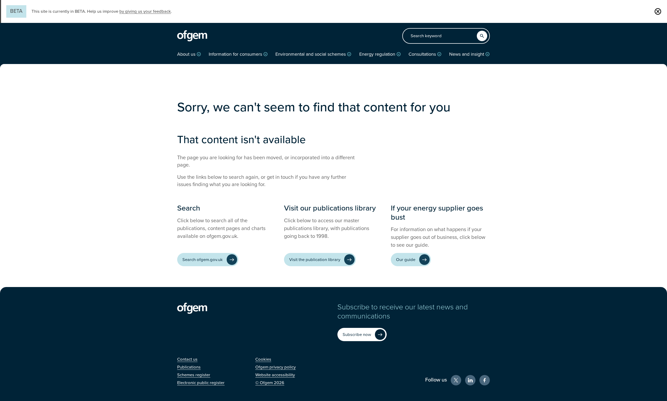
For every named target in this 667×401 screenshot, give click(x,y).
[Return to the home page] (192, 36)
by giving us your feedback (145, 11)
